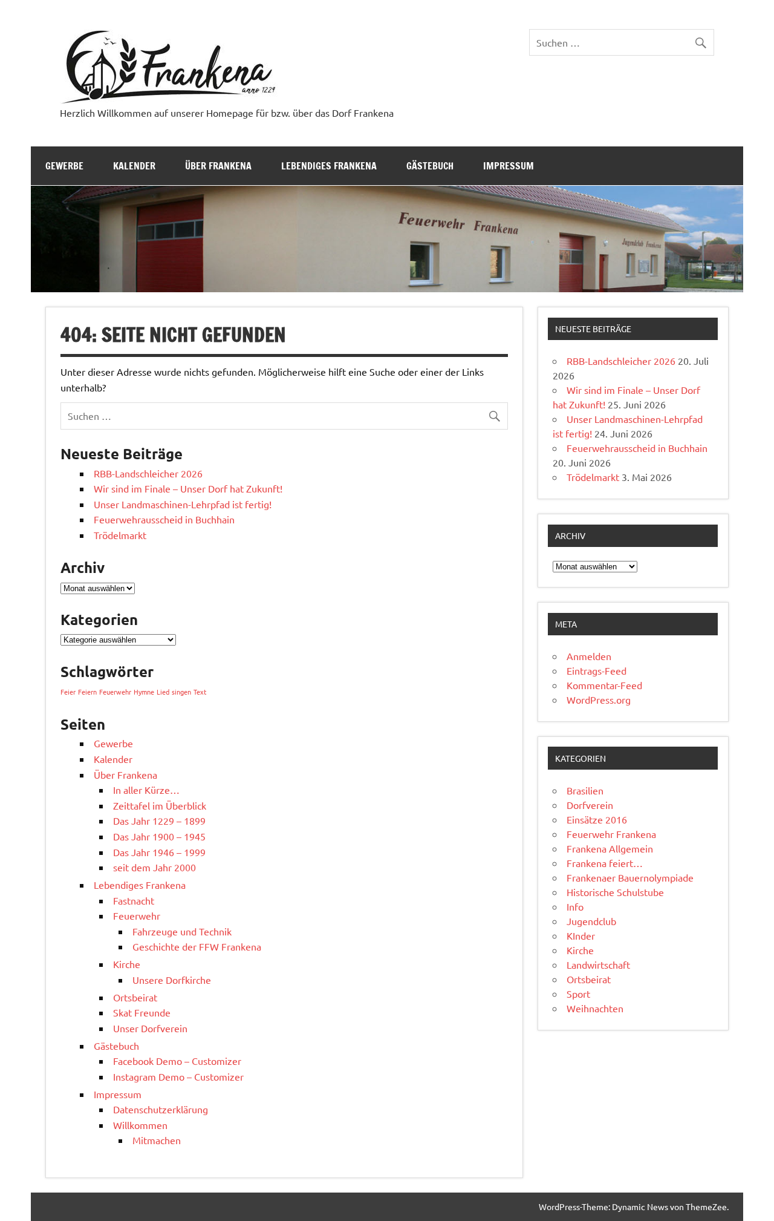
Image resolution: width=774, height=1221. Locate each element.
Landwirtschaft (598, 964)
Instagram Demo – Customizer (178, 1076)
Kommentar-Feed (604, 685)
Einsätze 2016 (597, 819)
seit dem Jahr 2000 (154, 867)
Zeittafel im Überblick (159, 805)
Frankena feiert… (605, 863)
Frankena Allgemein (610, 848)
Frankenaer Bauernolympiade (630, 877)
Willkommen (140, 1125)
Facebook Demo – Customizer (177, 1061)
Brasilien (585, 790)
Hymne (144, 691)
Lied (163, 691)
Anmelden (589, 656)
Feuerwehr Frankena (611, 834)
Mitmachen (156, 1140)
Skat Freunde (142, 1012)
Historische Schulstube (615, 892)
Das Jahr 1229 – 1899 (159, 820)
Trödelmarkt (120, 535)
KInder (581, 935)
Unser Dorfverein (150, 1028)
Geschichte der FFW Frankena (196, 946)
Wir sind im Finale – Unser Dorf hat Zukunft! (188, 488)
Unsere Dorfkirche (171, 980)
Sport (578, 993)
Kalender (134, 165)
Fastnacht (133, 900)
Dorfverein (590, 805)
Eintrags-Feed (596, 670)
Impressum (508, 165)
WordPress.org (599, 699)
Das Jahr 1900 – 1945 (159, 836)
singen (181, 691)
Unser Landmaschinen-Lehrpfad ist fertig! (183, 504)
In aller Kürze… (146, 790)
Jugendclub (591, 921)
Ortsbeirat (135, 997)
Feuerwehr (115, 691)
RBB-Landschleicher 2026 (148, 473)
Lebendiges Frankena (329, 165)
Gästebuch (430, 165)
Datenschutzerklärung (160, 1109)
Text (200, 691)
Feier (68, 691)
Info (575, 906)
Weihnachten (595, 1008)
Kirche (126, 964)
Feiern (87, 691)
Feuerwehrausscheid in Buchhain (164, 519)
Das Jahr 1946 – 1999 (159, 852)
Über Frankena (218, 165)
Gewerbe (64, 165)
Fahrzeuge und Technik (182, 931)
